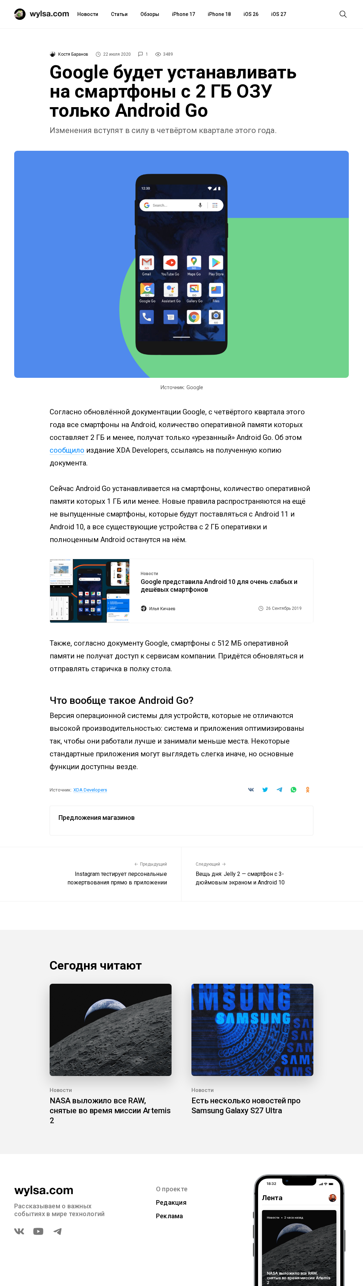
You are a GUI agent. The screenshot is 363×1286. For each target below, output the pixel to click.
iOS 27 (278, 14)
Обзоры (149, 14)
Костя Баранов (73, 54)
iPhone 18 (219, 14)
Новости (87, 14)
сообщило (67, 450)
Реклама (169, 1216)
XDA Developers (90, 790)
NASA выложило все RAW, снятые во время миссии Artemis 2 (110, 1110)
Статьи (119, 14)
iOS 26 (251, 14)
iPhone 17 (183, 14)
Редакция (171, 1202)
